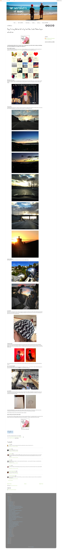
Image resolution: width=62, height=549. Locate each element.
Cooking (33, 22)
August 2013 (10, 528)
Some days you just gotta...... (12, 511)
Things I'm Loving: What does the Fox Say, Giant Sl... (16, 517)
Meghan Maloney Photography (50, 38)
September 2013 (11, 505)
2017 (9, 496)
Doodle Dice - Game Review (12, 518)
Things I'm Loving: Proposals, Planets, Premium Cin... (16, 521)
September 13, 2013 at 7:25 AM (13, 446)
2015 (9, 498)
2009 (9, 541)
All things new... (11, 520)
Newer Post (9, 483)
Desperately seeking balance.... (13, 526)
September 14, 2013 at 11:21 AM (13, 468)
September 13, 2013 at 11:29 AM (13, 457)
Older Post (41, 483)
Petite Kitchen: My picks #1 (12, 519)
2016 (9, 497)
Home (14, 22)
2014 (9, 499)
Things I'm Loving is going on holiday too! (14, 516)
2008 (9, 542)
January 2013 (11, 536)
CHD (10, 444)
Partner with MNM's (45, 22)
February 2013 (11, 535)
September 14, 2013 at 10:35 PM (13, 473)
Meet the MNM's (20, 22)
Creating (38, 22)
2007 (9, 543)
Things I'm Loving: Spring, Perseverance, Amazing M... (16, 507)
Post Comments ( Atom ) (14, 485)
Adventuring (27, 22)
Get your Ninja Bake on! (12, 509)
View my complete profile (48, 39)
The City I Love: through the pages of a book (15, 508)
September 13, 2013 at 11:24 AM (13, 451)
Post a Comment (10, 480)
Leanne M (10, 453)
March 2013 (10, 534)
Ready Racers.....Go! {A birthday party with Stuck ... (15, 510)
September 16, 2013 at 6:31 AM (13, 478)
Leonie (10, 465)
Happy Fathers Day (11, 527)
